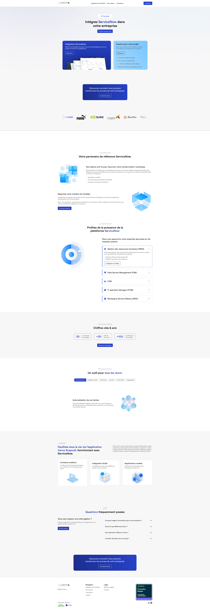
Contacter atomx (105, 96)
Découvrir (69, 53)
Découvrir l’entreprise (105, 345)
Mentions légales (109, 587)
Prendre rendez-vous (105, 31)
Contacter (148, 3)
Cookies (106, 590)
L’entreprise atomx (64, 208)
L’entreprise (119, 3)
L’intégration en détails (112, 263)
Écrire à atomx (63, 528)
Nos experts (110, 3)
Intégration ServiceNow (98, 3)
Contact (88, 595)
